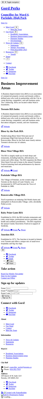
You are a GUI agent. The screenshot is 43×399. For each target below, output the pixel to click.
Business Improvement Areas (17, 356)
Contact (9, 328)
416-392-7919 (15, 369)
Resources (9, 344)
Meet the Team (11, 330)
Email (7, 291)
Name (3, 288)
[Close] (3, 250)
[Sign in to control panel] (2, 393)
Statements (10, 342)
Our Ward (9, 326)
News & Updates (12, 340)
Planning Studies (12, 358)
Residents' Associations (14, 354)
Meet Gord (10, 324)
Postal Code (5, 293)
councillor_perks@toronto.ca (20, 367)
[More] (16, 27)
